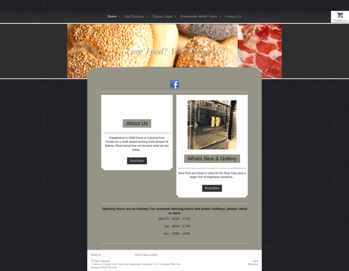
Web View (253, 264)
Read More (137, 160)
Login (255, 260)
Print (96, 261)
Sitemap (105, 261)
